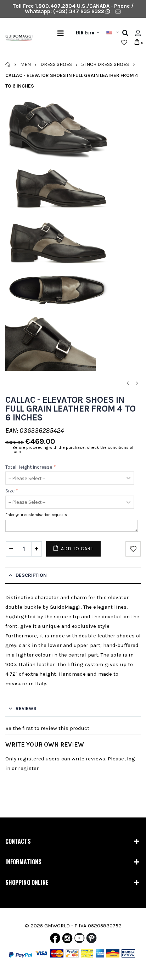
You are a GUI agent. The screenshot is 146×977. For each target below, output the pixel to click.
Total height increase (30, 467)
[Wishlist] (124, 42)
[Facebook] (55, 940)
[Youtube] (79, 940)
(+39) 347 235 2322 (78, 11)
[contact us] (118, 11)
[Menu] (60, 33)
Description (31, 575)
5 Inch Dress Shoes (105, 64)
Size (11, 491)
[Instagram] (67, 940)
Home (8, 64)
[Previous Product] (127, 383)
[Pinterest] (91, 940)
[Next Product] (137, 383)
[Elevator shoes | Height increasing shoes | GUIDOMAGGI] (16, 38)
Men (25, 64)
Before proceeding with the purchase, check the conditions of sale (73, 449)
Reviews (26, 708)
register (28, 768)
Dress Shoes (56, 64)
